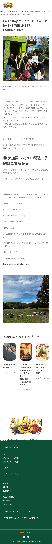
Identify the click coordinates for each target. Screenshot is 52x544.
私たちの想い (9, 496)
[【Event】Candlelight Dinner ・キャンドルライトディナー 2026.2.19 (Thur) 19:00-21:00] (26, 352)
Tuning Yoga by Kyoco (9, 366)
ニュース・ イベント (14, 11)
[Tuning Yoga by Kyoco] (9, 352)
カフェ (6, 454)
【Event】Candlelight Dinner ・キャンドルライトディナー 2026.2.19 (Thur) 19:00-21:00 (26, 374)
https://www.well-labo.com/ (16, 264)
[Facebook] (24, 537)
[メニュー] (47, 5)
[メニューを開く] (4, 477)
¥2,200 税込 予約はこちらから (25, 160)
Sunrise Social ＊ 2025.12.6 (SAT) (40, 368)
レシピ (6, 467)
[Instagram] (28, 537)
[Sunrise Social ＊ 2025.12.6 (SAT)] (42, 352)
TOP (2, 11)
